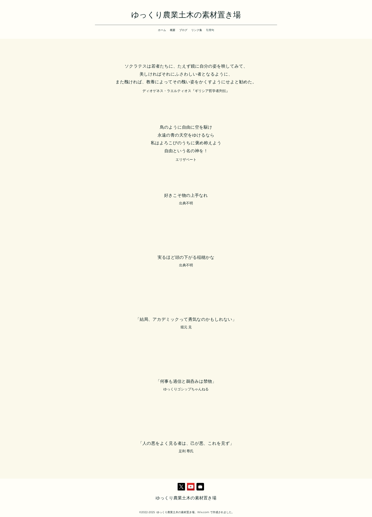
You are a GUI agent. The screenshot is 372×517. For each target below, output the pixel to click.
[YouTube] (191, 486)
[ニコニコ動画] (200, 486)
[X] (181, 486)
